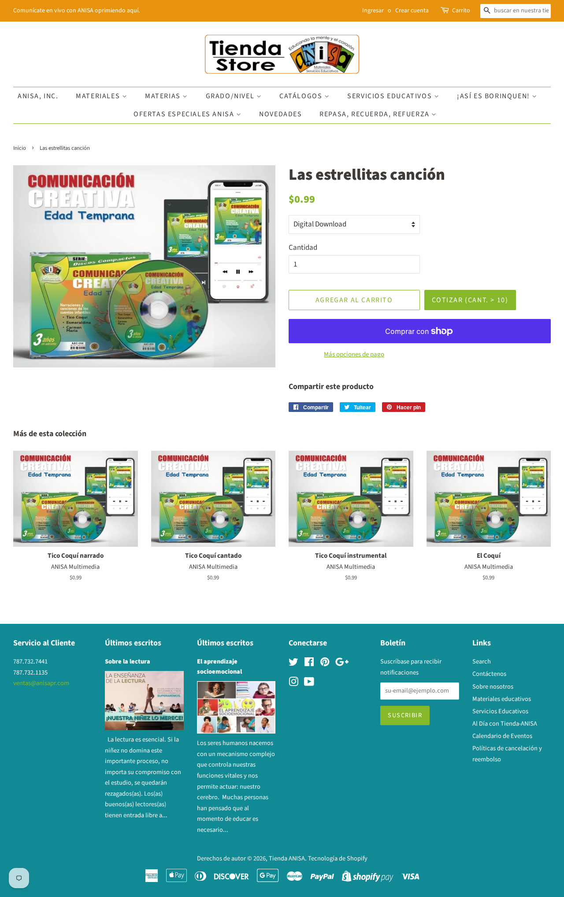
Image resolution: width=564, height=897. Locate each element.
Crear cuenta (412, 10)
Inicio (19, 148)
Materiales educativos (501, 699)
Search (481, 661)
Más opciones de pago (354, 354)
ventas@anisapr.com (41, 683)
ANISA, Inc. (38, 96)
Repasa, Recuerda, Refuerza (375, 114)
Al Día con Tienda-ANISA (504, 723)
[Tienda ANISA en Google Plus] (342, 663)
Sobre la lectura (127, 661)
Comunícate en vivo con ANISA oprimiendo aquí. (76, 10)
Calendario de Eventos (502, 736)
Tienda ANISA (287, 858)
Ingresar (373, 10)
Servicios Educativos (390, 96)
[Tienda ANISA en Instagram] (293, 683)
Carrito (461, 10)
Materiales (99, 96)
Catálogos (301, 96)
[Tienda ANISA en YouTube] (309, 683)
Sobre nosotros (492, 686)
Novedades (280, 114)
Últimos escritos (133, 643)
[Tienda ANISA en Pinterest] (325, 663)
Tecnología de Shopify (337, 858)
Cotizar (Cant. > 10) (470, 300)
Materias (163, 96)
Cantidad (303, 247)
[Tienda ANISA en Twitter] (293, 663)
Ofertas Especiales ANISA (185, 114)
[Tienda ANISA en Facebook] (309, 663)
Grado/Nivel (231, 96)
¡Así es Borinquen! (494, 96)
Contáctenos (489, 673)
